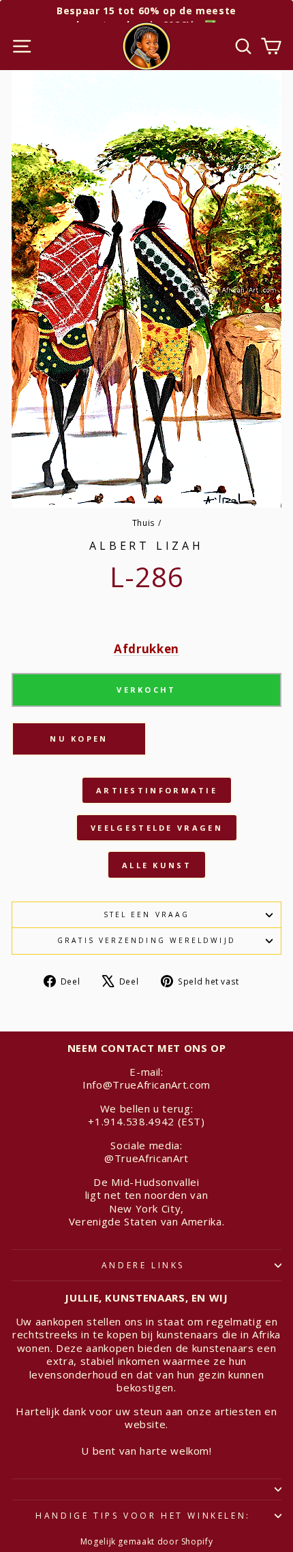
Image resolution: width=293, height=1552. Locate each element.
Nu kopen (79, 738)
